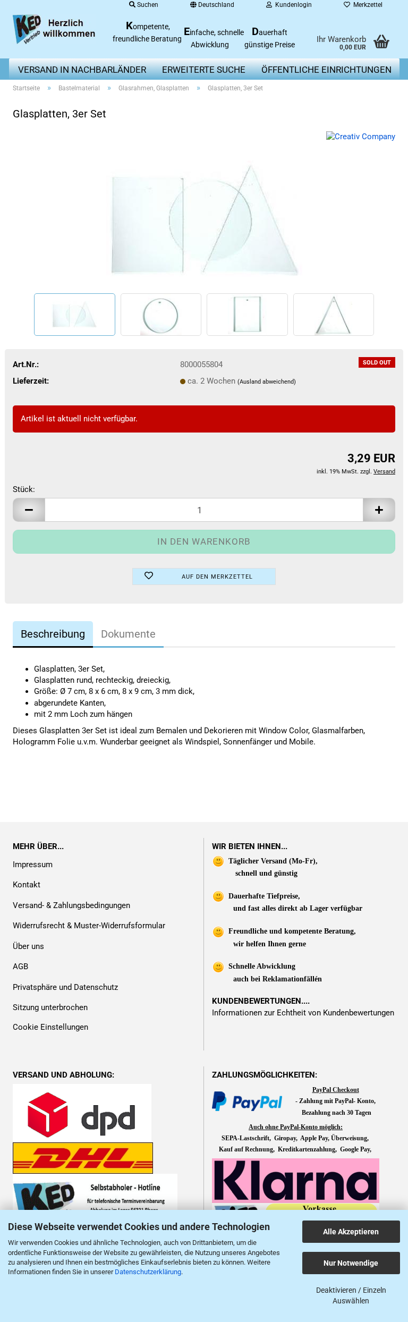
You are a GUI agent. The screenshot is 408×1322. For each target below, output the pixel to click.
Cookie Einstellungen (50, 1027)
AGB (20, 966)
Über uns (28, 946)
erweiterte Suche (203, 69)
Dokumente (128, 634)
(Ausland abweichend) (266, 381)
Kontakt (26, 884)
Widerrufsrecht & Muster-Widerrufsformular (89, 925)
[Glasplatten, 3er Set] (204, 210)
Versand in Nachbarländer (82, 69)
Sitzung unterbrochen (50, 1007)
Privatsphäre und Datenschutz (65, 987)
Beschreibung (53, 634)
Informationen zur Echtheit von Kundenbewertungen (303, 1013)
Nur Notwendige (351, 1263)
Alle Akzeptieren (351, 1231)
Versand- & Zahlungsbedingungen (71, 905)
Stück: (24, 489)
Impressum (33, 864)
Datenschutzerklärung (148, 1272)
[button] (29, 510)
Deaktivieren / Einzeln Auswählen (351, 1295)
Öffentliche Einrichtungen (326, 69)
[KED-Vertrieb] (55, 29)
